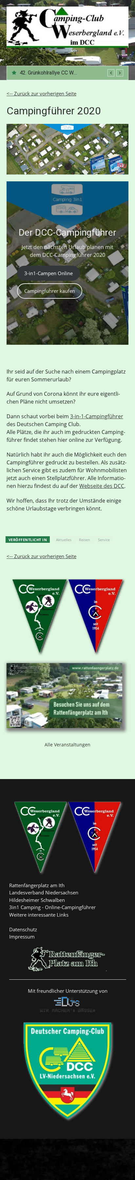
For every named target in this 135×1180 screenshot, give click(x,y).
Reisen (84, 539)
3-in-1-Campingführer (96, 416)
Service (104, 539)
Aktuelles (63, 539)
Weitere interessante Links (38, 914)
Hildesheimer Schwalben (37, 900)
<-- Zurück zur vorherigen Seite (41, 93)
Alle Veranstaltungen (67, 744)
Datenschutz (23, 929)
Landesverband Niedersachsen (43, 892)
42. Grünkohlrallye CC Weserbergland (62, 73)
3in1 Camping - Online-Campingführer (52, 907)
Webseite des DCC (101, 486)
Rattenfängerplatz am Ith (37, 885)
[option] (71, 72)
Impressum (22, 936)
